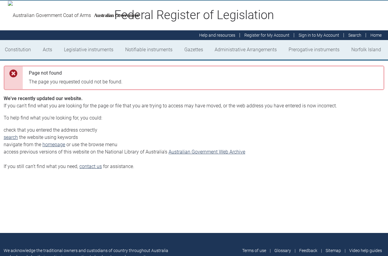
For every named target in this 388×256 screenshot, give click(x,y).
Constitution (18, 49)
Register (266, 35)
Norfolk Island (366, 49)
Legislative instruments (88, 49)
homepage (53, 144)
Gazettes (193, 49)
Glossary (282, 250)
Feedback (308, 250)
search (11, 137)
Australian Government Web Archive (207, 152)
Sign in (319, 35)
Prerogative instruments (314, 49)
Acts (47, 49)
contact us (90, 166)
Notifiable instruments (148, 49)
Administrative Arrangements (246, 49)
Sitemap (333, 250)
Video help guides (365, 250)
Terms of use (254, 250)
